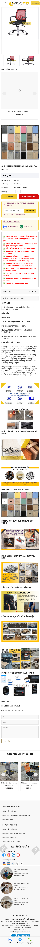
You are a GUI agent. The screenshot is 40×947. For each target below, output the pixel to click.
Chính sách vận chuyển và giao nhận (16, 815)
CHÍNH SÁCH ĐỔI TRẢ (9, 829)
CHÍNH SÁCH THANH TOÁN (11, 842)
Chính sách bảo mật (9, 811)
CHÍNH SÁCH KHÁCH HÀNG (11, 807)
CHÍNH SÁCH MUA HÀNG (10, 837)
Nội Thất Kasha (20, 846)
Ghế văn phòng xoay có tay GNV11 (19, 111)
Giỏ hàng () (35, 3)
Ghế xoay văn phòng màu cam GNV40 (29, 784)
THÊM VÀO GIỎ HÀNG (28, 197)
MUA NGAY (9, 197)
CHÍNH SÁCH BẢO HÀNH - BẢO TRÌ (13, 833)
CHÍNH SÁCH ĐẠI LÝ (8, 819)
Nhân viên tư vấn (13, 227)
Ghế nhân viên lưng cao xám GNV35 (9, 784)
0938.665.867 (20, 215)
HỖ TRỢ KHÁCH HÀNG (9, 825)
